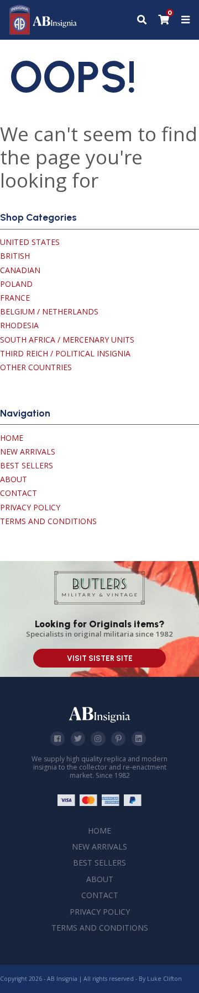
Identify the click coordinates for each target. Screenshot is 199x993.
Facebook (57, 739)
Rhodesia (19, 325)
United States (30, 242)
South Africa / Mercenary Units (67, 339)
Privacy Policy (30, 507)
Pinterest (118, 739)
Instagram (98, 739)
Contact (18, 493)
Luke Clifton (164, 979)
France (15, 297)
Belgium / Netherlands (49, 311)
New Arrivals (27, 451)
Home (11, 438)
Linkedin (139, 739)
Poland (16, 284)
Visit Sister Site (100, 658)
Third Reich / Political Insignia (65, 353)
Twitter (78, 739)
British (15, 255)
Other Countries (36, 367)
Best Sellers (26, 465)
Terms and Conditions (48, 521)
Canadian (20, 270)
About (13, 479)
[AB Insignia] (43, 31)
